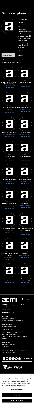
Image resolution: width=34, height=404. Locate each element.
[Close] (32, 376)
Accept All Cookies (17, 400)
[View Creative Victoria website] (12, 367)
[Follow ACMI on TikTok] (10, 358)
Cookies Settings (17, 389)
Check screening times (9, 326)
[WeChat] (16, 358)
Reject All (17, 395)
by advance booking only (20, 350)
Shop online (5, 346)
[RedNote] (19, 358)
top (28, 299)
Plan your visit (6, 309)
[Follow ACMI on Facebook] (4, 358)
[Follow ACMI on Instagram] (13, 358)
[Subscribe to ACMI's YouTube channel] (7, 358)
